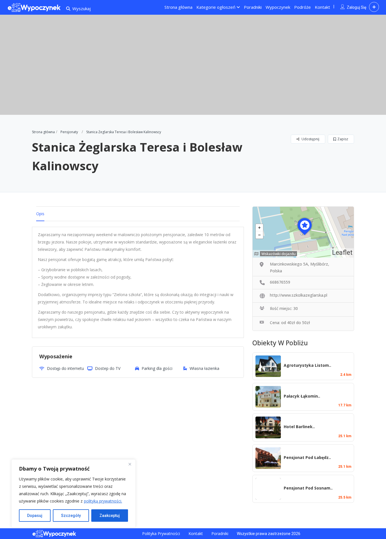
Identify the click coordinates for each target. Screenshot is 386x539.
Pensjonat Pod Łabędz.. (307, 457)
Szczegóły (71, 515)
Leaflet (342, 252)
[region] (73, 493)
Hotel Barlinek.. (299, 426)
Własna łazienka (204, 368)
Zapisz (342, 139)
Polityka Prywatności (161, 533)
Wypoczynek (278, 7)
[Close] (129, 464)
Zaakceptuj (109, 515)
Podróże (302, 7)
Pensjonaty (69, 132)
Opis (40, 213)
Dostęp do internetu (65, 368)
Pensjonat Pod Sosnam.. (308, 488)
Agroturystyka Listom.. (307, 365)
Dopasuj (34, 515)
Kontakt (322, 7)
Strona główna (178, 7)
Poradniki (253, 7)
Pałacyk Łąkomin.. (302, 396)
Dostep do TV (107, 368)
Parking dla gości (157, 368)
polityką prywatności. (103, 501)
